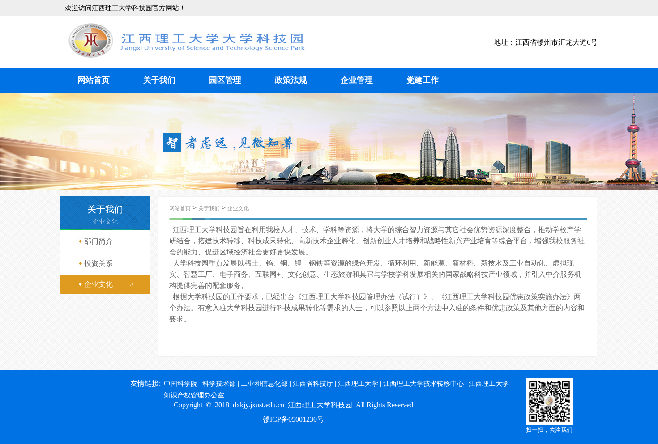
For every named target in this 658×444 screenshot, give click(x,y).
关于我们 (159, 80)
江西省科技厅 (313, 383)
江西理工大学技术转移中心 (423, 383)
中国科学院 (180, 383)
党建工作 (422, 80)
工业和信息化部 (264, 383)
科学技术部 (219, 383)
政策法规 (291, 80)
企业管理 (357, 80)
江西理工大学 (358, 383)
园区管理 (225, 80)
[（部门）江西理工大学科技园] (186, 55)
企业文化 (238, 208)
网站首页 (93, 80)
